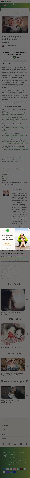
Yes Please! (7, 243)
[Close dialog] (29, 229)
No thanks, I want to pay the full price (7, 248)
